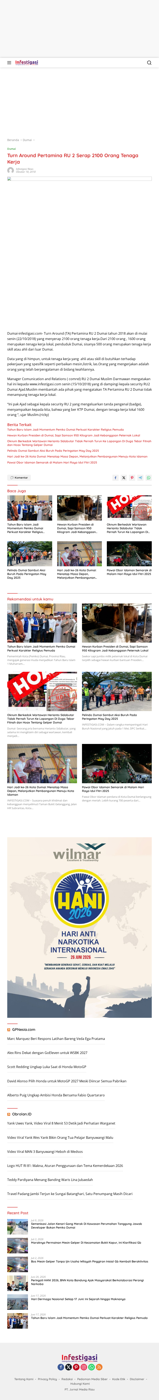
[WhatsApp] (91, 1367)
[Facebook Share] (115, 478)
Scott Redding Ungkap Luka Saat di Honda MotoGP (46, 1067)
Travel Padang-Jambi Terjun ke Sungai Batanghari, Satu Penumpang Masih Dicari (69, 1194)
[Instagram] (84, 1367)
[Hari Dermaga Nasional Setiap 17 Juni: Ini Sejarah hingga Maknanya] (17, 1302)
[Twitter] (68, 1367)
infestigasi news (24, 169)
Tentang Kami (23, 1379)
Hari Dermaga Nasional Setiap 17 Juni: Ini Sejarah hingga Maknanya (78, 1299)
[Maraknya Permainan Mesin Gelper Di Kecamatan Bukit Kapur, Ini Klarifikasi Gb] (17, 1245)
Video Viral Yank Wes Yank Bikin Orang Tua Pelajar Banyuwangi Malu (60, 1137)
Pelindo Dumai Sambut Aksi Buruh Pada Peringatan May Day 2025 (53, 451)
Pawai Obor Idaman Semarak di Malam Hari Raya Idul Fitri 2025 (52, 462)
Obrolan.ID (21, 1114)
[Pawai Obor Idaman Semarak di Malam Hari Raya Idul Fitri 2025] (129, 553)
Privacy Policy (47, 1379)
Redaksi (67, 1379)
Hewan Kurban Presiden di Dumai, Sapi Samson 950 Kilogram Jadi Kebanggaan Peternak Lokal (73, 435)
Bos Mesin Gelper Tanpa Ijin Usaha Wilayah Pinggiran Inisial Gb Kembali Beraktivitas (89, 1261)
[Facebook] (61, 1367)
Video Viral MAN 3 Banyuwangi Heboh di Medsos (45, 1151)
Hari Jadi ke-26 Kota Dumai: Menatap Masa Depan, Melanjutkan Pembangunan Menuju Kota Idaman (77, 456)
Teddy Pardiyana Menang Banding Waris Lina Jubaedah (50, 1179)
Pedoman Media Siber (92, 1379)
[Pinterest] (76, 1367)
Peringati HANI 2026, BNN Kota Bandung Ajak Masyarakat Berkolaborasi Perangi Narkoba (87, 1282)
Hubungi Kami (80, 1384)
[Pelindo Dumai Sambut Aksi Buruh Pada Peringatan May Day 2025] (29, 553)
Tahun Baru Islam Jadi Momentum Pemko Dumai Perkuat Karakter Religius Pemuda (65, 429)
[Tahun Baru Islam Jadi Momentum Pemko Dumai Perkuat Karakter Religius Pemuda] (29, 508)
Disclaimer (137, 1379)
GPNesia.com (23, 1029)
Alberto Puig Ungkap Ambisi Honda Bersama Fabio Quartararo (56, 1095)
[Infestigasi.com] (26, 62)
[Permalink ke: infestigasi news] (10, 170)
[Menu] (10, 62)
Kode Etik (118, 1379)
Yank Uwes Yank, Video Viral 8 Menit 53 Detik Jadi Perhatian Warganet (61, 1123)
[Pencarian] (149, 62)
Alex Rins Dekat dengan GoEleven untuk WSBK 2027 (47, 1052)
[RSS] (99, 1367)
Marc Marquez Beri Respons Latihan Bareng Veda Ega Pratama (56, 1038)
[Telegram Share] (140, 478)
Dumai (11, 149)
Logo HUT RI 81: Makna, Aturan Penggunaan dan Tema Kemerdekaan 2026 (65, 1165)
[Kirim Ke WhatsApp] (149, 478)
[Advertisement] (79, 29)
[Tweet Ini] (124, 478)
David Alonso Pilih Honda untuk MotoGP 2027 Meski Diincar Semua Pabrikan (66, 1081)
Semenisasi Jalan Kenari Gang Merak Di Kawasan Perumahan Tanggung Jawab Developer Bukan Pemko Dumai (86, 1225)
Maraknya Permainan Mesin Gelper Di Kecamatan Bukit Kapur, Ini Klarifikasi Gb (86, 1242)
